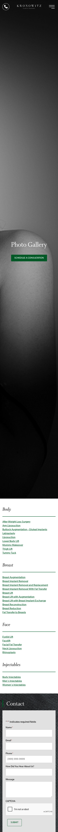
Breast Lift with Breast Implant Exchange (24, 601)
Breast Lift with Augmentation (18, 597)
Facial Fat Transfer (12, 645)
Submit (14, 822)
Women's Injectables (14, 685)
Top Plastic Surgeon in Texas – (29, 7)
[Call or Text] (6, 7)
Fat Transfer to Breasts (14, 612)
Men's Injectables (12, 681)
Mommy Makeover (12, 545)
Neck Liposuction (12, 648)
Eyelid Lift (7, 637)
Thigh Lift (7, 549)
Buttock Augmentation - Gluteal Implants (24, 529)
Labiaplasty (8, 533)
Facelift (6, 641)
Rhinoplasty (9, 652)
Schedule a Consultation (29, 258)
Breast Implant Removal (15, 581)
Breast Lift (7, 593)
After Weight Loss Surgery (16, 522)
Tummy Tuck (9, 553)
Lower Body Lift (10, 541)
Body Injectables (11, 677)
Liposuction (8, 537)
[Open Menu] (52, 7)
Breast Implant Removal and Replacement (25, 585)
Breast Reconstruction (14, 604)
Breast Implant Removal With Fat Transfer (24, 589)
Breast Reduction (11, 608)
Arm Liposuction (11, 525)
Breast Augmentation (13, 577)
